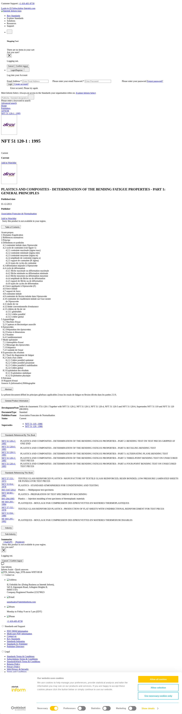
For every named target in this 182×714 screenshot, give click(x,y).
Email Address (40, 81)
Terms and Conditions (17, 672)
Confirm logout (22, 66)
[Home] (11, 11)
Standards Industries (16, 641)
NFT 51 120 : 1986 (34, 426)
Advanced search (9, 103)
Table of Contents (12, 227)
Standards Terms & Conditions (20, 656)
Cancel (11, 66)
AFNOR (5, 111)
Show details (148, 708)
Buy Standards (13, 15)
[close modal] (9, 56)
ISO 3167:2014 (8, 490)
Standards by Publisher (17, 644)
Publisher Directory (15, 646)
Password (110, 81)
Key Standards (13, 639)
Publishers (5, 108)
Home (4, 106)
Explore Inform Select (86, 93)
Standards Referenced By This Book (20, 435)
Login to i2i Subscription (12, 8)
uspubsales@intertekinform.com (21, 602)
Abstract (8, 389)
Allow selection (158, 687)
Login (10, 84)
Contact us (11, 636)
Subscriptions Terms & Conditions (22, 659)
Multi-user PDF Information (19, 633)
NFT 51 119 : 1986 (33, 424)
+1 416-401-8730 (26, 3)
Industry (8, 528)
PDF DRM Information (17, 631)
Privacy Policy (13, 666)
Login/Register (16, 70)
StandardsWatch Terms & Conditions (23, 661)
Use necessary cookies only (158, 696)
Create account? (21, 84)
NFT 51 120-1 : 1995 (10, 113)
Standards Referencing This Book (19, 473)
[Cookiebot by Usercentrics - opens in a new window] (18, 708)
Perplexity (20, 542)
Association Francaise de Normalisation (19, 213)
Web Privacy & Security (18, 669)
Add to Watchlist (8, 162)
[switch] (82, 708)
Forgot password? (155, 81)
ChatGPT (8, 542)
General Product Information (16, 401)
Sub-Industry (10, 534)
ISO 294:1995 (8, 498)
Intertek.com (29, 8)
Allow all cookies (158, 679)
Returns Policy (13, 664)
